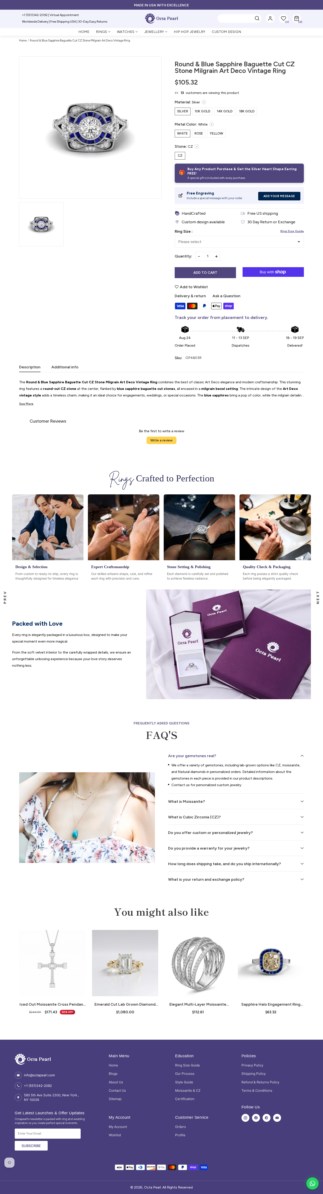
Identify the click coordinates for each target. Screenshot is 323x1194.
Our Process (184, 1074)
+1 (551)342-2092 (38, 1086)
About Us (116, 1082)
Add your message (279, 196)
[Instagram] (245, 1118)
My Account (118, 1127)
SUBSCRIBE (31, 1146)
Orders (180, 1127)
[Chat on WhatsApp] (312, 1183)
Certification (184, 1099)
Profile (180, 1135)
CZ (180, 156)
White (182, 133)
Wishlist (115, 1135)
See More (26, 404)
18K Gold (246, 111)
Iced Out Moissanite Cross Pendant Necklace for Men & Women (52, 1004)
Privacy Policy (252, 1065)
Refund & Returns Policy (260, 1082)
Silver (182, 111)
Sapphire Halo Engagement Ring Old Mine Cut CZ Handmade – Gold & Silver (271, 1004)
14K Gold (224, 111)
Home (23, 40)
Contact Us (117, 1090)
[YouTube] (277, 1118)
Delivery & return (190, 296)
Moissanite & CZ (187, 1090)
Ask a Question (226, 296)
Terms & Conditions (256, 1090)
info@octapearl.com (39, 1075)
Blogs (113, 1074)
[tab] (29, 368)
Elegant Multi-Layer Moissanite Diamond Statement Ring (197, 1004)
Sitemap (115, 1099)
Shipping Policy (253, 1074)
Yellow (216, 133)
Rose (198, 133)
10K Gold (202, 111)
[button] (296, 18)
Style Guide (184, 1082)
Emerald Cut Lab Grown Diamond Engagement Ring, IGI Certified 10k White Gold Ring (125, 1004)
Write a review (161, 440)
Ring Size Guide (292, 231)
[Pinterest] (266, 1118)
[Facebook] (256, 1118)
